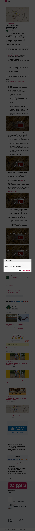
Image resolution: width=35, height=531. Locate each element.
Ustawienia (20, 270)
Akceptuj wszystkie (27, 270)
